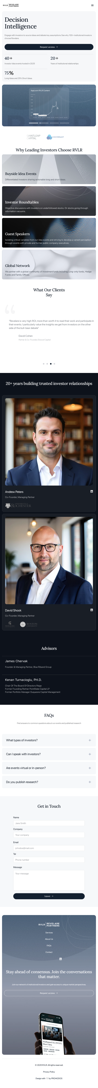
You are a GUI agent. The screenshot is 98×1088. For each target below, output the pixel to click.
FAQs (49, 945)
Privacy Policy (49, 1072)
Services (49, 932)
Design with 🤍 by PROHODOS (49, 1078)
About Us (49, 939)
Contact (49, 952)
